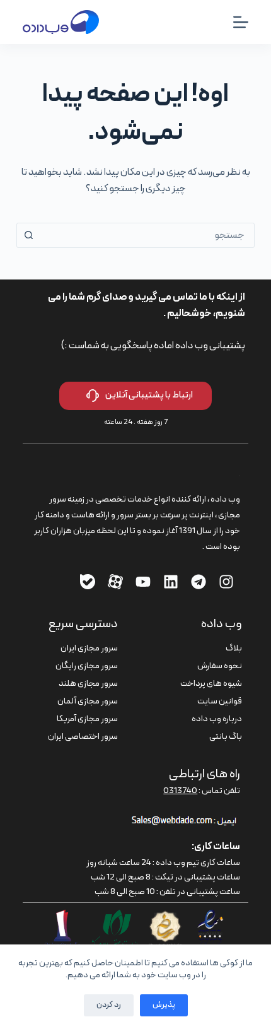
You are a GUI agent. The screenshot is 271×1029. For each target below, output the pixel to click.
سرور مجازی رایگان (86, 666)
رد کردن (108, 1005)
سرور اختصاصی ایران (83, 736)
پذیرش (164, 1005)
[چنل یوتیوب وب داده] (143, 582)
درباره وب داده (217, 719)
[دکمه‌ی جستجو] (29, 235)
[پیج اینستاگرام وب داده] (226, 582)
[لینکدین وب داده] (171, 582)
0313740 (180, 790)
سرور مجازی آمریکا (87, 719)
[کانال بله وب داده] (87, 582)
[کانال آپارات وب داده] (115, 582)
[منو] (240, 22)
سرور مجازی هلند (88, 683)
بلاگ (234, 648)
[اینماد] (210, 917)
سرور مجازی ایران (89, 648)
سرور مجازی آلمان (87, 701)
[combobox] (147, 235)
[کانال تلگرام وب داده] (198, 582)
